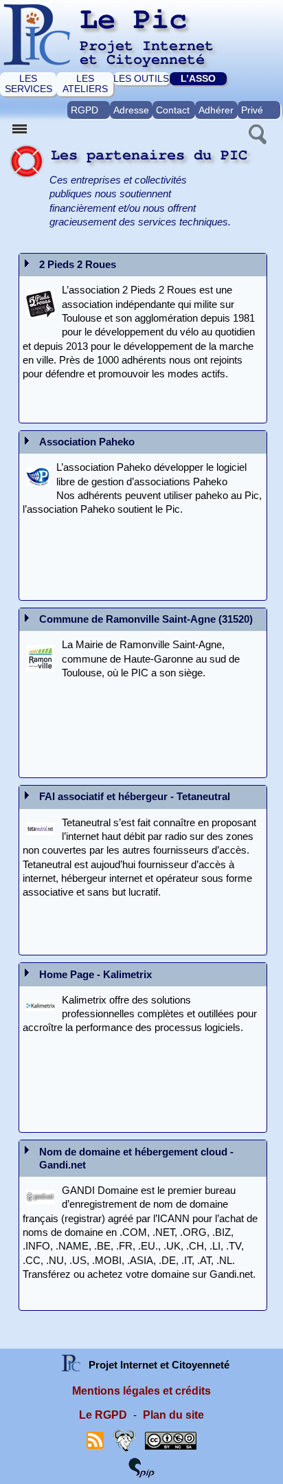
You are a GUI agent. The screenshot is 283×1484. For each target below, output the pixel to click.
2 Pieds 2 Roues (77, 264)
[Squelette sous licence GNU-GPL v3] (124, 1439)
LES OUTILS (141, 78)
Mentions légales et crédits (141, 1391)
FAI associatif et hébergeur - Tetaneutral (134, 796)
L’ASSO (198, 78)
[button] (256, 132)
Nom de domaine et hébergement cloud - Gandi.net (136, 1159)
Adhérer (216, 109)
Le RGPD (103, 1415)
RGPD (84, 109)
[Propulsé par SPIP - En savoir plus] (141, 1466)
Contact (173, 109)
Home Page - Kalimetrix (95, 974)
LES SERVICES (28, 83)
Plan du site (173, 1415)
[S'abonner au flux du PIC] (95, 1439)
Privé (252, 109)
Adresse (131, 109)
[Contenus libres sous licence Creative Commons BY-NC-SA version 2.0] (171, 1439)
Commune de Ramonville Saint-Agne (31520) (146, 619)
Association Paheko (87, 441)
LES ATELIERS (85, 83)
